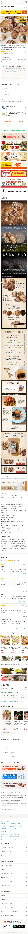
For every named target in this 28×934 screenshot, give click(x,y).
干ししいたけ (4, 794)
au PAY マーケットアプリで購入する (14, 121)
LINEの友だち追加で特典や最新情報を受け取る (14, 130)
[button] (26, 51)
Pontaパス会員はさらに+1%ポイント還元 (12, 74)
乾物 (19, 792)
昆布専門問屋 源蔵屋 (15, 800)
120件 (19, 692)
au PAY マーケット (5, 792)
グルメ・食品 (13, 792)
